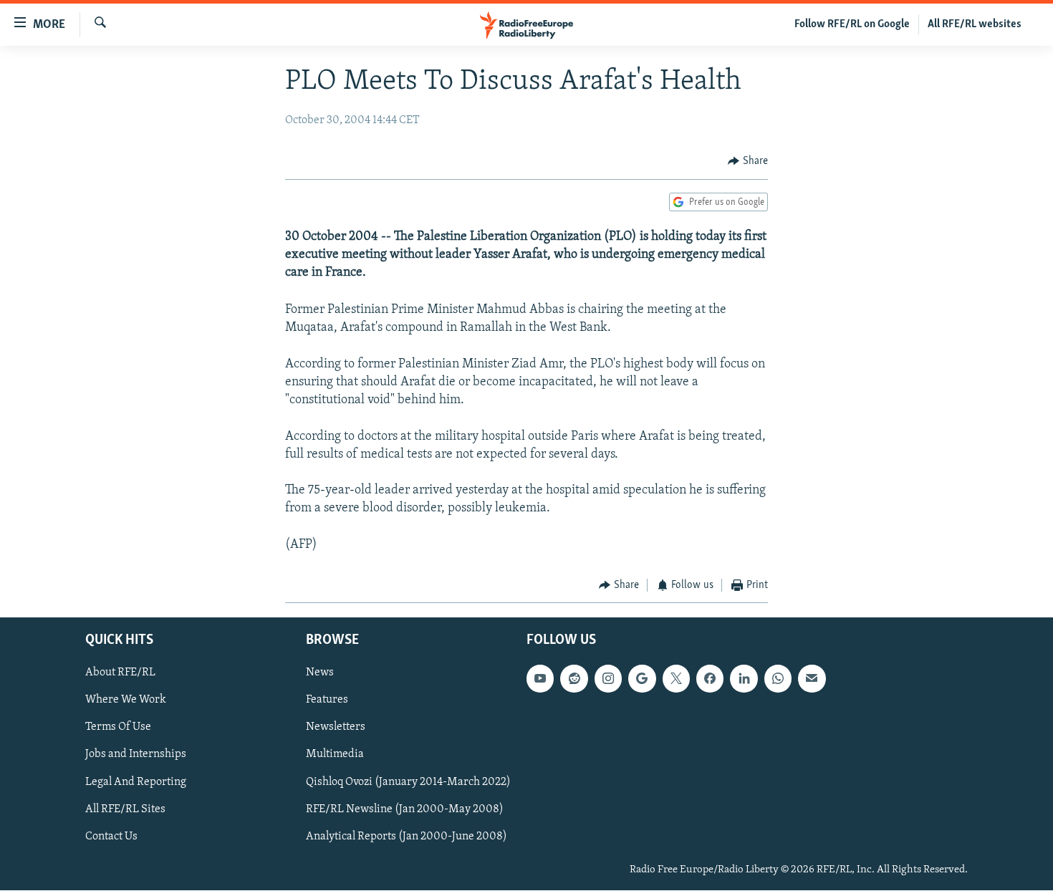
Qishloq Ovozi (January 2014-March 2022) (408, 782)
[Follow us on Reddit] (573, 679)
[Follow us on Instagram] (608, 679)
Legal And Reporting (135, 782)
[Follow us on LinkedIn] (743, 679)
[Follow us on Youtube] (540, 679)
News (320, 673)
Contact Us (111, 836)
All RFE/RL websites (974, 24)
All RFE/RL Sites (125, 809)
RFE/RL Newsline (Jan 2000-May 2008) (405, 809)
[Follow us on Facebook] (709, 679)
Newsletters (335, 727)
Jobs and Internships (135, 755)
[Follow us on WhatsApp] (778, 679)
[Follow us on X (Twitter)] (676, 679)
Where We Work (125, 700)
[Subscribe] (811, 679)
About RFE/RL (120, 673)
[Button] (748, 161)
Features (327, 700)
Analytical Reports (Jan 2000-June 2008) (406, 836)
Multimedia (335, 755)
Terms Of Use (118, 727)
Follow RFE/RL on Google (852, 24)
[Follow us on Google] (641, 679)
